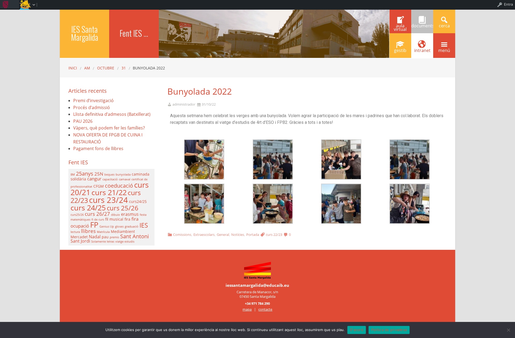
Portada (252, 234)
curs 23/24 (108, 200)
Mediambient (123, 231)
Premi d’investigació (93, 100)
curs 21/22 (109, 192)
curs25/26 (77, 215)
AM (87, 67)
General (223, 234)
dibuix (115, 215)
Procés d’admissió (91, 107)
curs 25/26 (122, 208)
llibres (88, 231)
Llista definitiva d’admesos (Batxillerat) (111, 114)
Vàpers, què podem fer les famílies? (109, 128)
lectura (75, 232)
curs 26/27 (97, 213)
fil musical (114, 219)
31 (124, 67)
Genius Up (107, 226)
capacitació (110, 179)
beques (109, 174)
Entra (508, 4)
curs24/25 (138, 201)
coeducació (119, 185)
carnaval (124, 179)
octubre (105, 67)
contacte (265, 309)
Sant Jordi (80, 241)
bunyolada (123, 174)
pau (105, 236)
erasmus (130, 214)
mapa (247, 309)
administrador (183, 104)
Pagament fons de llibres (98, 148)
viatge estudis (124, 241)
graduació (131, 226)
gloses (119, 226)
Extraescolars (204, 234)
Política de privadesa (389, 330)
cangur (94, 178)
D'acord (356, 330)
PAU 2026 (83, 121)
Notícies (237, 234)
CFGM (98, 186)
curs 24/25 (88, 208)
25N (98, 173)
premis (114, 237)
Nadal (95, 237)
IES (143, 225)
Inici (72, 67)
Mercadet (79, 236)
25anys (84, 173)
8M (73, 174)
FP (94, 225)
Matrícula (103, 232)
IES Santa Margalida (84, 33)
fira (127, 219)
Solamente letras (102, 241)
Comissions (182, 234)
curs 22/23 (274, 234)
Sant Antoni (134, 236)
